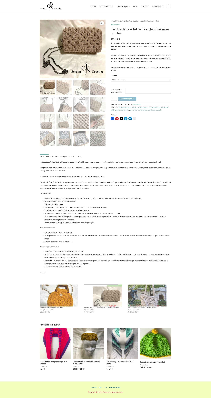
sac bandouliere (142, 107)
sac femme (133, 110)
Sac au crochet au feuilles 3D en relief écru (142, 307)
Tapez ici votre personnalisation (117, 90)
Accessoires (121, 21)
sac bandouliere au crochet (157, 107)
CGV (105, 387)
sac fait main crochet (122, 110)
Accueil (113, 21)
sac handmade (142, 110)
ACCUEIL (93, 6)
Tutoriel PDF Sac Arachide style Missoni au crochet (101, 307)
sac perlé (158, 110)
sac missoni (151, 110)
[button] (102, 23)
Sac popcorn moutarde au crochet (51, 307)
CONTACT (145, 6)
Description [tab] (44, 156)
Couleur (114, 75)
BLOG (135, 6)
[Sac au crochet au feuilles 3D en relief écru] (149, 295)
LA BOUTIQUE (122, 6)
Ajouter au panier (127, 99)
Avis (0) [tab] (79, 156)
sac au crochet (132, 107)
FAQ (100, 387)
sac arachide (122, 107)
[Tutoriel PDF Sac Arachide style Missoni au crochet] (105, 295)
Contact (94, 387)
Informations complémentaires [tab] (62, 156)
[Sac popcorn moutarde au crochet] (61, 295)
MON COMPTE (158, 6)
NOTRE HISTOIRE (107, 6)
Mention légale (114, 387)
